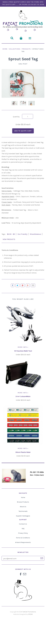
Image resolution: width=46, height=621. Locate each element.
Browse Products (23, 502)
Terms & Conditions (23, 538)
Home (4, 49)
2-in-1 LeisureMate (23, 396)
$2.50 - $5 (11, 234)
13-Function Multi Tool (23, 351)
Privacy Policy (23, 533)
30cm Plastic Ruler (23, 452)
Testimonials (23, 511)
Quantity (16, 117)
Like (12, 285)
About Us (23, 507)
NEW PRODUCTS (9, 239)
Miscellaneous (35, 234)
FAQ (23, 529)
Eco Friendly (22, 234)
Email (33, 285)
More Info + (23, 347)
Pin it (23, 285)
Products (26, 49)
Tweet (17, 285)
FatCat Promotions (29, 612)
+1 (28, 285)
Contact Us (23, 524)
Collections (14, 49)
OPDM (30, 614)
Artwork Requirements (23, 542)
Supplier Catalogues (23, 516)
